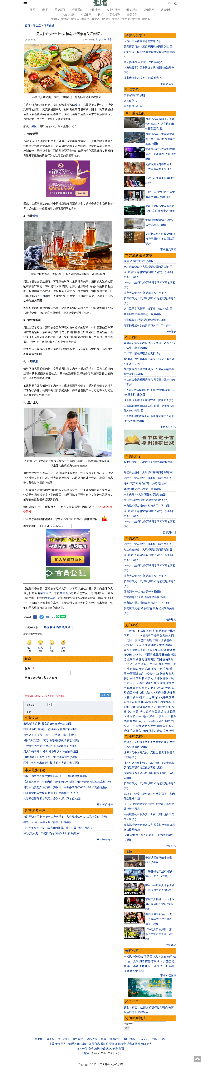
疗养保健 (49, 25)
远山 (129, 961)
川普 (155, 630)
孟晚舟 (131, 659)
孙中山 (134, 721)
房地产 (149, 683)
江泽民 (136, 664)
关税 (138, 659)
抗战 (126, 721)
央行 (132, 678)
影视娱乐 (143, 1012)
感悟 (126, 730)
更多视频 (171, 945)
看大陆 (55, 18)
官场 (166, 668)
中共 (141, 654)
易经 (154, 725)
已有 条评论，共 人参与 (41, 677)
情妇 (135, 668)
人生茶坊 (143, 1007)
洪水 (144, 645)
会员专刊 (132, 14)
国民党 (162, 649)
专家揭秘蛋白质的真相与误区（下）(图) (147, 325)
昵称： (29, 668)
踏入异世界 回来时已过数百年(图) (143, 62)
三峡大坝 (157, 640)
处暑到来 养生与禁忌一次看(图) (142, 314)
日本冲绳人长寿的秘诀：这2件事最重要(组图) (50, 757)
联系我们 (115, 1039)
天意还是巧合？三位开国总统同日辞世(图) (148, 46)
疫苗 (138, 645)
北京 (153, 687)
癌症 (77, 104)
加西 (121, 1048)
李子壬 (164, 966)
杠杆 (144, 678)
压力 (42, 295)
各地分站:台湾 (85, 1048)
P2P (153, 692)
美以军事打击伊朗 (134, 95)
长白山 (156, 702)
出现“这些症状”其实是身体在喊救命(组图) (48, 723)
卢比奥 (171, 630)
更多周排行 (169, 532)
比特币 (158, 678)
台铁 (149, 640)
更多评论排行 (105, 804)
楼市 (156, 683)
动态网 (142, 1043)
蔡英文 (146, 687)
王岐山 (166, 654)
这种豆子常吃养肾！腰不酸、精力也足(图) (148, 308)
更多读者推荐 (105, 839)
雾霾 (158, 692)
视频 (100, 14)
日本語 (117, 1053)
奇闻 (145, 730)
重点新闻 (60, 9)
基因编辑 (166, 692)
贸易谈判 (168, 659)
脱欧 (126, 678)
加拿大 (170, 673)
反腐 (154, 668)
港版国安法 (139, 649)
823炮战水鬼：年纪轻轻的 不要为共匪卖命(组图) (51, 833)
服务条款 (77, 1039)
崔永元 (145, 664)
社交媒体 (149, 673)
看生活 (136, 18)
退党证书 (132, 1043)
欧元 (129, 683)
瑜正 (150, 966)
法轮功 (156, 697)
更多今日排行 (168, 427)
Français (96, 1053)
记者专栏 (166, 9)
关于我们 (63, 1039)
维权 (132, 697)
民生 (139, 716)
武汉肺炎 (146, 630)
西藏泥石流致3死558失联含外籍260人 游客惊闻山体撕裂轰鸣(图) (160, 124)
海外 (146, 716)
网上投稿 (129, 1039)
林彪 (168, 721)
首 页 (33, 9)
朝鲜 (162, 673)
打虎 (160, 668)
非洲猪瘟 (138, 692)
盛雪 (168, 961)
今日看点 (77, 9)
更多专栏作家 (168, 975)
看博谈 (95, 18)
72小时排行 (113, 9)
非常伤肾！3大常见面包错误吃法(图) (145, 319)
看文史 (126, 18)
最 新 (45, 9)
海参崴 (131, 687)
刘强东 (161, 687)
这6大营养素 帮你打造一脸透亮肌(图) (145, 483)
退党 (169, 649)
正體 (170, 3)
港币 (141, 683)
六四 (171, 635)
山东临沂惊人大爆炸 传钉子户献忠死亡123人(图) (51, 792)
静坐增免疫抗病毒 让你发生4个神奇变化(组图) (50, 729)
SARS (133, 706)
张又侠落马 (130, 100)
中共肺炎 (129, 630)
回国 (172, 711)
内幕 (161, 664)
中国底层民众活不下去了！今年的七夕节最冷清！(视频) (158, 919)
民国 (167, 716)
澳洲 (161, 716)
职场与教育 (167, 1007)
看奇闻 (146, 18)
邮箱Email (128, 1024)
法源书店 (85, 1043)
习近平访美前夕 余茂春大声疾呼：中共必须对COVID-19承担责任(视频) (65, 787)
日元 (135, 683)
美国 (159, 659)
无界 (149, 1043)
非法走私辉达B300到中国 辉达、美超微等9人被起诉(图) (160, 154)
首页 (27, 25)
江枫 (156, 966)
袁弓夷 (128, 649)
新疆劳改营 (143, 706)
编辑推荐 (149, 9)
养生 (172, 730)
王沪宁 (128, 664)
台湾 (138, 687)
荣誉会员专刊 (135, 35)
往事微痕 (153, 645)
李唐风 (155, 961)
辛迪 (141, 970)
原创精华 (115, 14)
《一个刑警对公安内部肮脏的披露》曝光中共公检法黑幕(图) (58, 827)
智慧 (171, 725)
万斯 (153, 659)
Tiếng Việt (106, 1053)
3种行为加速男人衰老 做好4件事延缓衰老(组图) (51, 740)
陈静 (148, 961)
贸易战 (146, 635)
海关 (154, 711)
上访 (148, 697)
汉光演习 (151, 649)
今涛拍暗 (137, 956)
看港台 (85, 18)
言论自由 (156, 706)
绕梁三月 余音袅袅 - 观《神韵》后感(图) (47, 822)
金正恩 (157, 654)
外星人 (153, 730)
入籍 (126, 716)
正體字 (85, 1053)
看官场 (65, 18)
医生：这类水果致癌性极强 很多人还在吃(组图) (51, 762)
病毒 (126, 635)
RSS (163, 1039)
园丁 (162, 961)
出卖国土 (129, 640)
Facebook (143, 1039)
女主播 (166, 706)
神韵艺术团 (73, 1043)
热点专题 (68, 14)
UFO (135, 654)
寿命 (160, 730)
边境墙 (146, 659)
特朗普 (163, 630)
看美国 (75, 18)
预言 (139, 730)
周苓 (141, 961)
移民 (135, 711)
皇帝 (138, 725)
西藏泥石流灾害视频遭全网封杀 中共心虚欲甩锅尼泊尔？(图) (160, 139)
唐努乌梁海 (144, 702)
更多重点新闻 (168, 249)
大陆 (147, 692)
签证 (166, 711)
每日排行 (94, 9)
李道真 (162, 956)
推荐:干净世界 (57, 1043)
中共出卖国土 (167, 645)
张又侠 (164, 635)
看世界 (116, 18)
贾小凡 (154, 956)
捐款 (103, 1039)
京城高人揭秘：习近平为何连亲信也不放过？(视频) (160, 904)
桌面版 (39, 1039)
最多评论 (131, 9)
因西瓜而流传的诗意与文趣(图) (142, 41)
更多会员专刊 (168, 83)
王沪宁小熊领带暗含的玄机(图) (142, 353)
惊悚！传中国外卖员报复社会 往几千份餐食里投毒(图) (55, 776)
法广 (141, 673)
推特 (155, 1039)
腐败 (148, 668)
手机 (132, 730)
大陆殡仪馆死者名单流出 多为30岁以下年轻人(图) (52, 798)
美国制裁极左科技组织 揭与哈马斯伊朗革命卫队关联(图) (160, 238)
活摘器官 (140, 640)
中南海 (154, 664)
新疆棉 (168, 640)
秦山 (129, 966)
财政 (162, 683)
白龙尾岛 (165, 702)
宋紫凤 (128, 956)
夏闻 (135, 961)
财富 (168, 683)
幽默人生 (162, 725)
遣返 (160, 711)
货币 (165, 678)
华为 (141, 668)
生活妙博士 (130, 1012)
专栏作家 (86, 14)
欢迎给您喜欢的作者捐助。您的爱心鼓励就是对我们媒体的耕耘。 (61, 519)
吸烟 (35, 361)
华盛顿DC (106, 1048)
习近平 (155, 635)
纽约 (97, 1048)
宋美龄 (152, 721)
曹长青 (134, 970)
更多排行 (171, 846)
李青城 (143, 966)
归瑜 (169, 956)
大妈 (168, 687)
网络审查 (166, 697)
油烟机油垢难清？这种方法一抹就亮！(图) (148, 400)
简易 (146, 956)
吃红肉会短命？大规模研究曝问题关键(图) (148, 266)
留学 (148, 711)
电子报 (50, 1039)
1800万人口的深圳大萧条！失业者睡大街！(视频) (159, 934)
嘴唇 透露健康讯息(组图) (138, 261)
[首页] (100, 5)
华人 (129, 711)
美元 (150, 678)
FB (157, 673)
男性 (34, 126)
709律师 (140, 697)
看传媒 (113, 1043)
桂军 (173, 716)
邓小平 (161, 721)
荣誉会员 (45, 593)
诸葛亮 (146, 725)
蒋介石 (142, 721)
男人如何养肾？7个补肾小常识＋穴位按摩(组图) (51, 751)
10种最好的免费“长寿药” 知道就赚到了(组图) (49, 746)
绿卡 (132, 716)
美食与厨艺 (130, 1007)
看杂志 (96, 1043)
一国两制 (132, 673)
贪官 (129, 668)
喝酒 (35, 215)
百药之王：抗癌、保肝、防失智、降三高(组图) (50, 734)
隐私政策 (92, 1039)
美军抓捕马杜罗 (133, 106)
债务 (138, 678)
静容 (135, 966)
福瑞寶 (122, 1043)
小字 (109, 39)
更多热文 (171, 619)
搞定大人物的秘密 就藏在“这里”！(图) (146, 292)
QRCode (50, 617)
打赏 (95, 39)
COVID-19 (136, 635)
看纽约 (106, 18)
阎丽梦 (148, 654)
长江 (132, 645)
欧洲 (115, 1048)
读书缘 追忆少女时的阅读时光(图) (143, 77)
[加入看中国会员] (68, 564)
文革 (166, 730)
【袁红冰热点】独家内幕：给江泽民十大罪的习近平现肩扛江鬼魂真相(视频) (68, 781)
